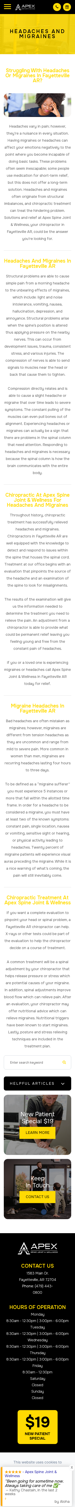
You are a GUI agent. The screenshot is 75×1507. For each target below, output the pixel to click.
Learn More (38, 1132)
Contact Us (37, 1197)
